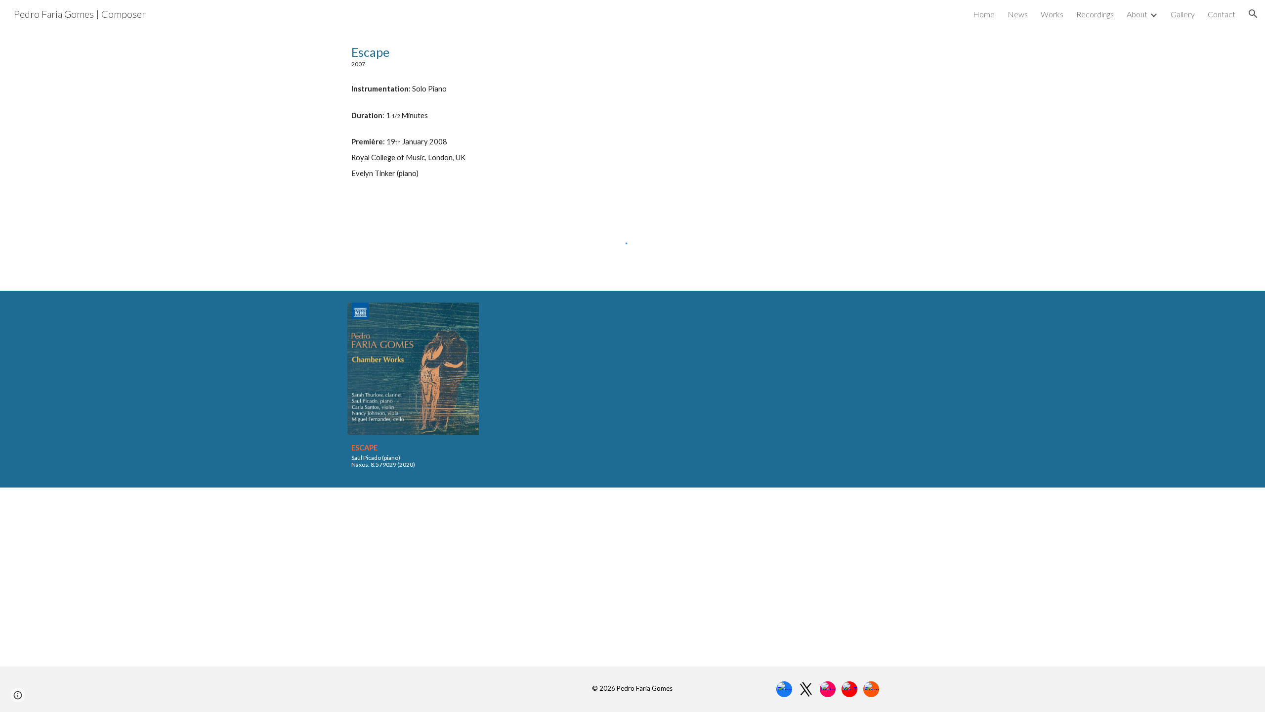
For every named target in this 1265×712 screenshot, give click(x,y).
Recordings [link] (1095, 14)
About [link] (1137, 14)
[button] (1253, 14)
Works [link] (1052, 14)
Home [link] (984, 14)
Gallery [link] (1183, 14)
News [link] (1018, 14)
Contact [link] (1221, 14)
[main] (632, 111)
